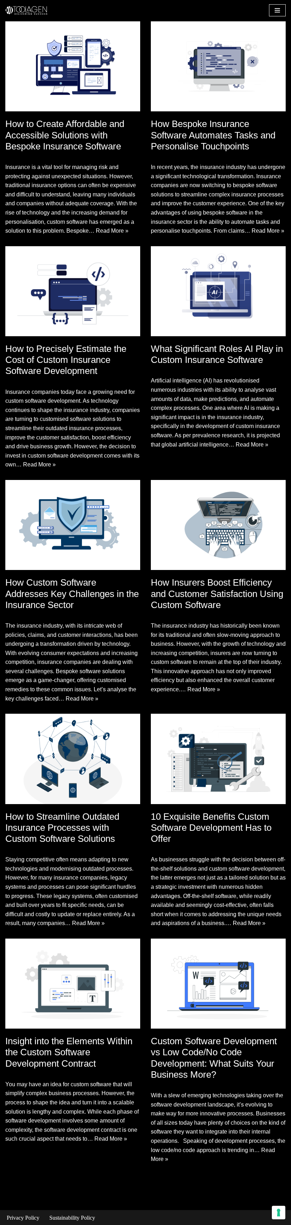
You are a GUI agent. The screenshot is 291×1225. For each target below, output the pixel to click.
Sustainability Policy (72, 1218)
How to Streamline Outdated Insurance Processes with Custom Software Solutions (62, 827)
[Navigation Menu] (277, 10)
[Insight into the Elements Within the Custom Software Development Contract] (72, 984)
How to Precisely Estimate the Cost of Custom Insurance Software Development (65, 359)
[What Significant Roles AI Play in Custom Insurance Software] (218, 291)
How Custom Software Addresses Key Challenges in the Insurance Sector (72, 593)
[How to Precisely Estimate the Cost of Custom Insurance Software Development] (72, 291)
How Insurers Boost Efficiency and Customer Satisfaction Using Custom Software (217, 593)
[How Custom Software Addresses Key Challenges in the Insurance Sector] (72, 525)
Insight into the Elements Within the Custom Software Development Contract (68, 1052)
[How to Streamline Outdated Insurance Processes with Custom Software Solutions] (72, 759)
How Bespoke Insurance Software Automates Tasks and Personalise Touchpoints (213, 134)
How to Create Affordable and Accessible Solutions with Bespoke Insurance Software (64, 134)
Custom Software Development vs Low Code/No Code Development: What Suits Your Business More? (214, 1058)
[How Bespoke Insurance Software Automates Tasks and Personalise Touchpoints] (218, 66)
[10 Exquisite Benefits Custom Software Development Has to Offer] (218, 759)
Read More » (112, 231)
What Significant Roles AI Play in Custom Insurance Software (217, 354)
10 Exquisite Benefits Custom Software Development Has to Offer (211, 827)
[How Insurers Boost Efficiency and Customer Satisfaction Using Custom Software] (218, 525)
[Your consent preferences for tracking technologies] (278, 1212)
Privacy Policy (23, 1218)
